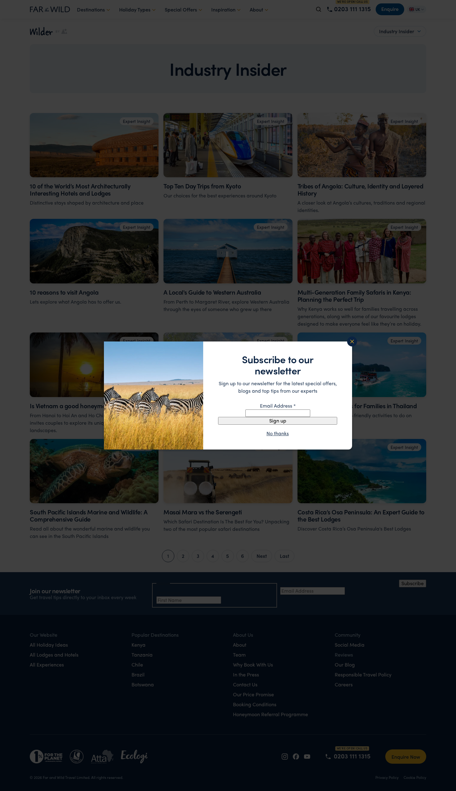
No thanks (277, 433)
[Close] (352, 341)
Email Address (278, 405)
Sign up (277, 420)
